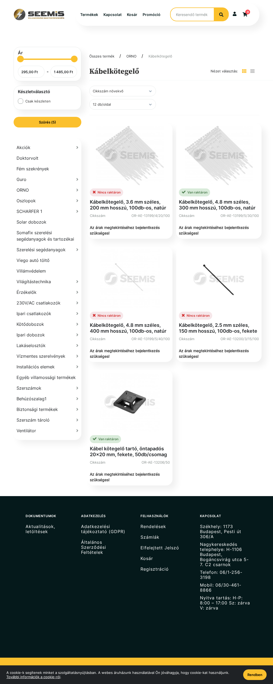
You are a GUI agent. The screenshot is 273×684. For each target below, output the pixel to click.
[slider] (20, 59)
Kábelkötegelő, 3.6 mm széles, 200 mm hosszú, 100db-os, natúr (128, 205)
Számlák (149, 537)
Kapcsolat (112, 14)
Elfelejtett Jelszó (159, 547)
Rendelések (153, 526)
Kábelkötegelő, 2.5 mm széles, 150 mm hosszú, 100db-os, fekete (218, 328)
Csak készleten (38, 101)
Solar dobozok (31, 222)
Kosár (132, 14)
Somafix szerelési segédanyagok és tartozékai (45, 236)
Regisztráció (154, 569)
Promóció (151, 14)
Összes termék (101, 56)
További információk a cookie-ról (33, 677)
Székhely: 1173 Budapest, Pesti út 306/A (220, 531)
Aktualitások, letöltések (40, 529)
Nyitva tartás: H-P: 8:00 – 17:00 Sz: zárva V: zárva (225, 603)
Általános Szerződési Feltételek (93, 547)
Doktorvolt (27, 158)
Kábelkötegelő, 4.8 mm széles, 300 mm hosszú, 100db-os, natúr (217, 205)
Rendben (254, 675)
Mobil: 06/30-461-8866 (220, 588)
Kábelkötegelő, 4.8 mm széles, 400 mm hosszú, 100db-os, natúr (128, 328)
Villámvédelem (31, 271)
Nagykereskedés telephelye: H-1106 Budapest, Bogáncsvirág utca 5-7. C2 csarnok (224, 554)
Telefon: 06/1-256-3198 (221, 575)
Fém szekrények (33, 168)
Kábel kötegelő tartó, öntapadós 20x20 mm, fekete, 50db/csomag (128, 451)
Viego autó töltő (33, 260)
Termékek (89, 14)
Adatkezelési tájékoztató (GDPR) (103, 529)
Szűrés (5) (47, 122)
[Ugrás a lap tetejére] (256, 651)
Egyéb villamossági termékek (46, 377)
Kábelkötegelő (160, 56)
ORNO (131, 56)
